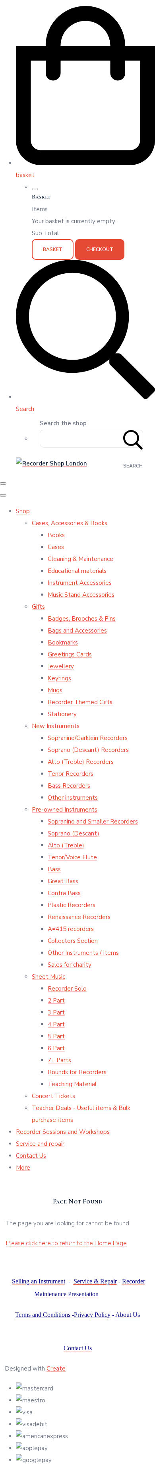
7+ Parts (59, 1060)
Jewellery (61, 666)
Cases (56, 547)
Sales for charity (69, 965)
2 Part (56, 1001)
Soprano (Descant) (73, 833)
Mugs (55, 690)
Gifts (38, 607)
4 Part (56, 1024)
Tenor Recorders (70, 774)
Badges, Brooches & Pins (82, 619)
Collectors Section (73, 941)
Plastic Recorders (71, 905)
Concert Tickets (53, 1096)
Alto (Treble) (66, 845)
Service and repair (40, 1144)
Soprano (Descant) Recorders (88, 750)
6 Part (56, 1048)
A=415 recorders (71, 929)
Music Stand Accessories (81, 595)
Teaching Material (72, 1084)
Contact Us (31, 1156)
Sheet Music (48, 977)
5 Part (56, 1036)
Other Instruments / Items (83, 953)
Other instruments (73, 798)
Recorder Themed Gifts (80, 702)
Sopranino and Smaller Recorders (93, 822)
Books (56, 535)
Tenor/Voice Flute (72, 857)
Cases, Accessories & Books (69, 523)
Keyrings (59, 678)
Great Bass (63, 881)
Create (56, 1369)
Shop (23, 511)
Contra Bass (64, 893)
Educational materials (77, 571)
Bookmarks (63, 642)
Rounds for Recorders (77, 1072)
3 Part (56, 1012)
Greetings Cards (70, 654)
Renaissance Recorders (79, 917)
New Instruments (55, 726)
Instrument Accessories (80, 583)
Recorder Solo (67, 989)
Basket (52, 249)
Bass (54, 869)
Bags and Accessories (77, 631)
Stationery (62, 714)
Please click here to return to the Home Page (66, 1243)
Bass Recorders (69, 786)
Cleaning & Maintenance (80, 559)
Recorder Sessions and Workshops (63, 1132)
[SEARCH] (133, 439)
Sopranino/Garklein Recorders (88, 738)
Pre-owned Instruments (64, 810)
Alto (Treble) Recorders (81, 762)
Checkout (99, 249)
